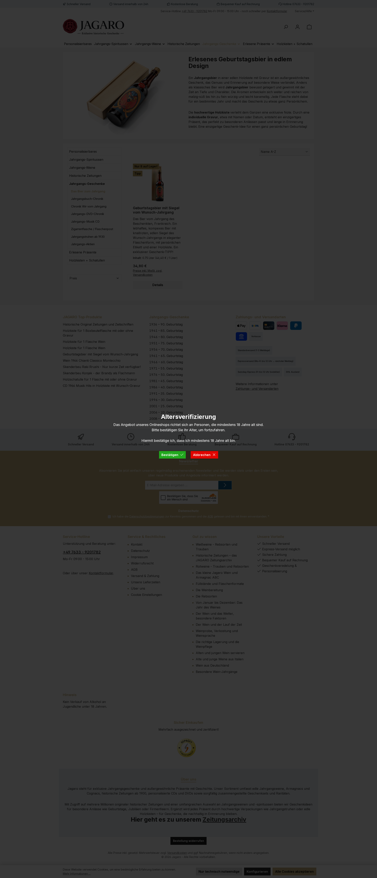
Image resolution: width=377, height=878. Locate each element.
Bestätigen (169, 455)
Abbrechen (201, 455)
